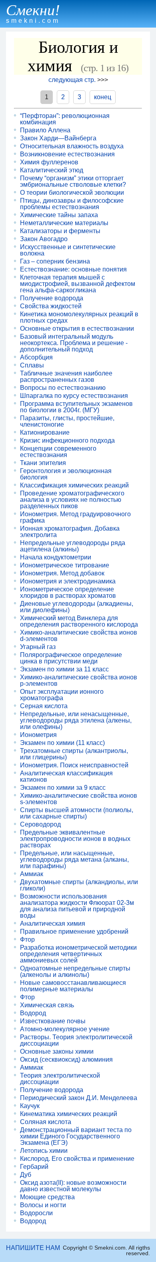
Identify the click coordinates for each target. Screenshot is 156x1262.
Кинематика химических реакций (68, 1114)
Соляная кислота (45, 1122)
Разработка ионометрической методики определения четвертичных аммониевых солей (78, 954)
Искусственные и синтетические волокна (68, 250)
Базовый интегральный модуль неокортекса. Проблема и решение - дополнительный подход (74, 343)
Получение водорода (51, 298)
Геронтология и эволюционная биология (66, 474)
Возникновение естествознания (67, 154)
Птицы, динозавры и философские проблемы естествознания (72, 204)
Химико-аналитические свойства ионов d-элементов (78, 635)
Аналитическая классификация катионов (66, 776)
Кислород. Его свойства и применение (77, 1159)
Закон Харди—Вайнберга (58, 138)
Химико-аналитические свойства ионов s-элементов (78, 799)
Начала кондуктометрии (55, 557)
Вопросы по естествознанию (63, 388)
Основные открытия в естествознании (77, 328)
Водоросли (36, 1213)
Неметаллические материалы (64, 223)
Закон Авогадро (44, 239)
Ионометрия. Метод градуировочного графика (75, 517)
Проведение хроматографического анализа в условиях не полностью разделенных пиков (72, 499)
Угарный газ (38, 647)
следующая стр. (72, 79)
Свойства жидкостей (51, 306)
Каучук (30, 1106)
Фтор (27, 940)
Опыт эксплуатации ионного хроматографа (62, 695)
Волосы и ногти (43, 1205)
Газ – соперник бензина (55, 261)
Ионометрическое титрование (64, 565)
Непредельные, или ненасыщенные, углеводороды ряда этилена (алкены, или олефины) (76, 720)
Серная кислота (44, 706)
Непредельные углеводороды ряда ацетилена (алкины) (72, 546)
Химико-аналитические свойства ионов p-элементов (78, 680)
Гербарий (34, 1167)
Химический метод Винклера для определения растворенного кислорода (79, 621)
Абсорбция (36, 357)
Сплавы (32, 365)
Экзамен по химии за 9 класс (63, 788)
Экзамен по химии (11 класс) (62, 743)
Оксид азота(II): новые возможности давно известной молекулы (73, 1186)
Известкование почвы (53, 1021)
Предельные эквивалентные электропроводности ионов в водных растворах (75, 839)
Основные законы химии (57, 1051)
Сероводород (40, 824)
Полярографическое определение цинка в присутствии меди (71, 658)
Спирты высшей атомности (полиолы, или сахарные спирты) (76, 813)
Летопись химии (44, 1151)
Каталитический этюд (51, 170)
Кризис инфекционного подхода (67, 440)
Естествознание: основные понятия (73, 269)
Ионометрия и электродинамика (68, 581)
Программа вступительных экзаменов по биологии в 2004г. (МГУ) (76, 407)
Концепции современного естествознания (58, 451)
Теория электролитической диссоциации (60, 1078)
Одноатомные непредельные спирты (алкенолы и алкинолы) (75, 971)
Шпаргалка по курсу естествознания (74, 396)
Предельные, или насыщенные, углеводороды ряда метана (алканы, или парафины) (74, 859)
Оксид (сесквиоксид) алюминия (66, 1059)
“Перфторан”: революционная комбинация (65, 119)
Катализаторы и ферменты (60, 231)
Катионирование (45, 432)
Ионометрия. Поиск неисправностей (74, 765)
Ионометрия (38, 735)
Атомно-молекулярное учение (65, 1029)
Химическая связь (47, 1005)
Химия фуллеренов (49, 162)
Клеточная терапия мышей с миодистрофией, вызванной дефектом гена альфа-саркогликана (77, 284)
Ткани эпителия (43, 463)
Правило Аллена (45, 130)
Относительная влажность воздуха (72, 146)
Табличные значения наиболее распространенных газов (66, 376)
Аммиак (31, 874)
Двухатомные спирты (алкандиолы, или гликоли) (79, 885)
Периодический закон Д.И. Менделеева (78, 1098)
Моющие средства (47, 1197)
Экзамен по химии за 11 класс (64, 669)
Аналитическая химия (52, 924)
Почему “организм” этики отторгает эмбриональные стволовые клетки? (73, 181)
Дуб (25, 1175)
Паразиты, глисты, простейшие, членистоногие (67, 421)
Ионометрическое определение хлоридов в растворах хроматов (68, 592)
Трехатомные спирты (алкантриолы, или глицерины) (74, 754)
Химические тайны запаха (59, 215)
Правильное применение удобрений (74, 932)
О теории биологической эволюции (72, 193)
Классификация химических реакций (74, 485)
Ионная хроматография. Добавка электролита (70, 531)
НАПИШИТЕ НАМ (33, 1247)
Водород (33, 1013)
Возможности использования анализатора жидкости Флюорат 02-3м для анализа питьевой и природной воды (77, 906)
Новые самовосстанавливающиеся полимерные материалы (73, 986)
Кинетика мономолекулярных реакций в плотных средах (79, 317)
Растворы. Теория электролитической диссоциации (76, 1040)
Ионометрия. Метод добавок (62, 573)
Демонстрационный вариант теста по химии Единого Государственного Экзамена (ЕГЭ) (76, 1136)
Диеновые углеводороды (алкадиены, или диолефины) (76, 607)
